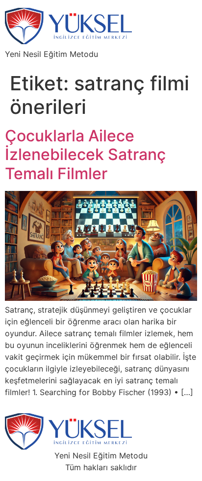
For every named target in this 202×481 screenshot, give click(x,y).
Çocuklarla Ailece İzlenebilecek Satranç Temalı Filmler (85, 154)
